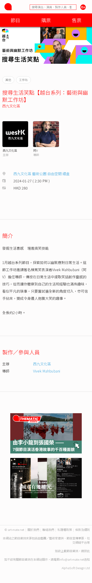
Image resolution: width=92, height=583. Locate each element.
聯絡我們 (48, 530)
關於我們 (33, 530)
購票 (46, 20)
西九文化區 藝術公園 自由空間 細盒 (41, 173)
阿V (35, 150)
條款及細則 (82, 530)
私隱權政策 (64, 530)
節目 (15, 20)
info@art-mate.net (71, 559)
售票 (76, 20)
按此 (87, 551)
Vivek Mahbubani (46, 371)
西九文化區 (11, 106)
